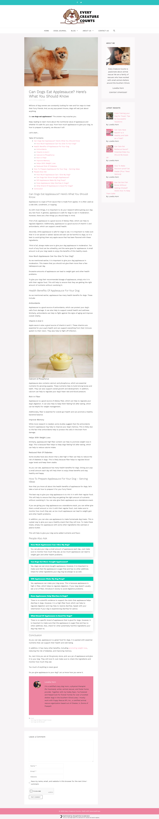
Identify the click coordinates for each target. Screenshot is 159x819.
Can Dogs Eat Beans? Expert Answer (41, 720)
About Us (87, 31)
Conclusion (38, 189)
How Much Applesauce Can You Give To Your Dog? (56, 144)
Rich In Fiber (41, 158)
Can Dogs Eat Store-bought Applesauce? (52, 177)
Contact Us (103, 31)
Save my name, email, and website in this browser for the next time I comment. (59, 782)
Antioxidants (41, 149)
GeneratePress (95, 811)
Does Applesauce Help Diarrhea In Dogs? (52, 183)
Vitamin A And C (42, 152)
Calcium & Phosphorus (45, 155)
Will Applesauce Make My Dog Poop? (51, 180)
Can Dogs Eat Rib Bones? (38, 722)
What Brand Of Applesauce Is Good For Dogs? (54, 186)
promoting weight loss (78, 648)
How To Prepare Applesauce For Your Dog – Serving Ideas (57, 169)
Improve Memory (43, 160)
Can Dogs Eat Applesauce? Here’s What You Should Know (57, 141)
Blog (73, 31)
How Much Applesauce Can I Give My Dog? (53, 175)
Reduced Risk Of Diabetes (46, 166)
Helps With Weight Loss (45, 163)
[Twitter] (81, 2)
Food (32, 718)
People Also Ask (40, 172)
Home (46, 31)
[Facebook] (77, 2)
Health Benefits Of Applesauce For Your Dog (51, 146)
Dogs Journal (59, 31)
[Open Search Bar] (114, 30)
